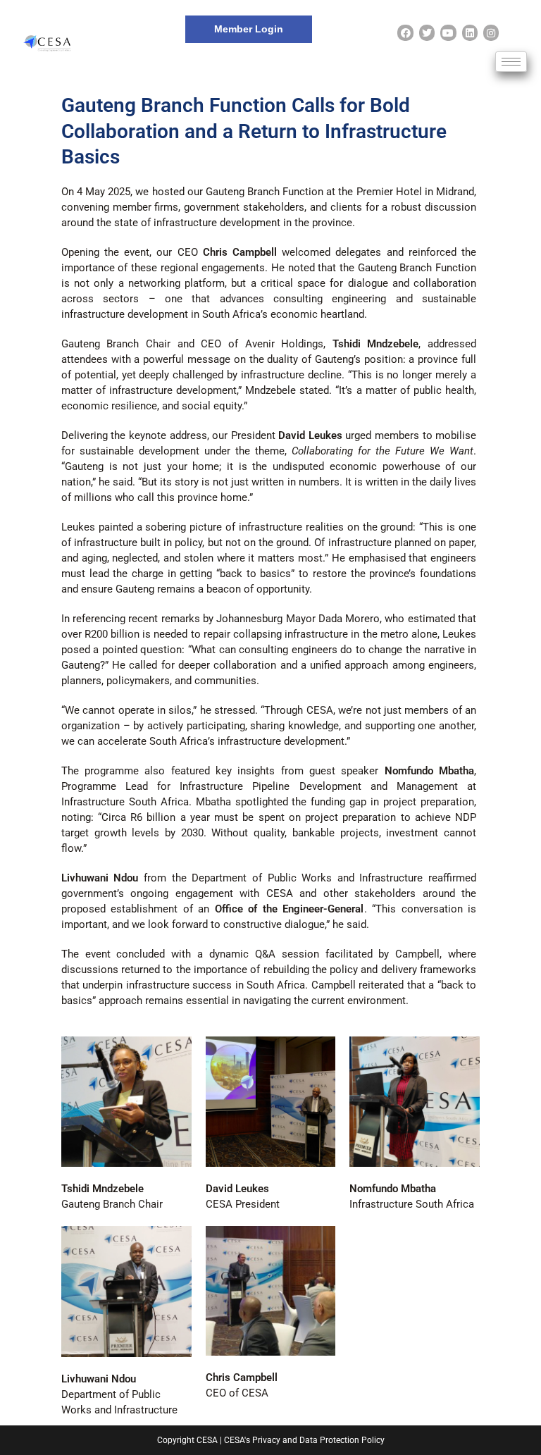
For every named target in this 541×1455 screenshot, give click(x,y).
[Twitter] (427, 32)
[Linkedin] (470, 32)
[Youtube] (448, 32)
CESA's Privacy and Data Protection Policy (304, 1440)
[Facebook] (405, 32)
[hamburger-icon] (511, 61)
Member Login (248, 29)
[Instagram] (491, 32)
